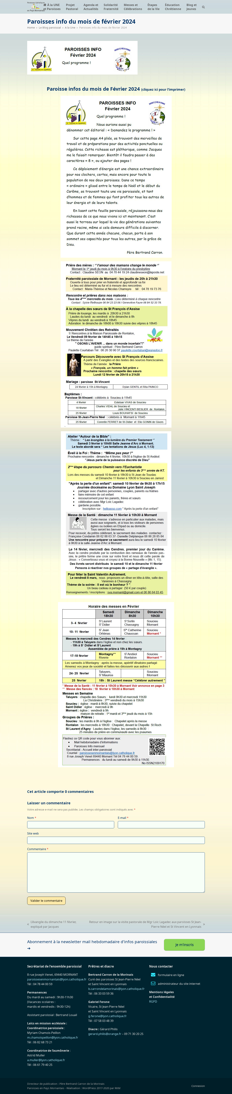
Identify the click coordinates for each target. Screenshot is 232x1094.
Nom (31, 818)
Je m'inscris (184, 944)
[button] (203, 7)
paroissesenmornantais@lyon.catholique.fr (56, 979)
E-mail (123, 818)
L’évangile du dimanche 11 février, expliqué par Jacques (51, 924)
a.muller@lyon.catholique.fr (46, 1060)
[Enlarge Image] (82, 57)
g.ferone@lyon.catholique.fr (107, 1016)
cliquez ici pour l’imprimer (163, 89)
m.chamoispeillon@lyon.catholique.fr (52, 1037)
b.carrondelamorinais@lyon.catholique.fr (116, 989)
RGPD (153, 1001)
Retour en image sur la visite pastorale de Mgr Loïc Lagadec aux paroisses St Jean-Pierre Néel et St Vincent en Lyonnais (143, 924)
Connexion (198, 1086)
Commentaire (37, 849)
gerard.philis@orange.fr (104, 1034)
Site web (33, 833)
